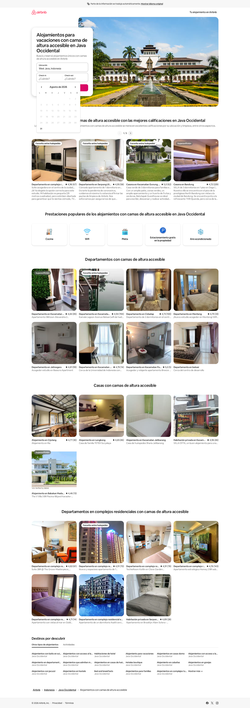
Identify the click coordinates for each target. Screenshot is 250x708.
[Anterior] (119, 133)
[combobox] (62, 68)
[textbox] (49, 78)
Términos (69, 703)
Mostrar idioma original (152, 3)
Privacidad (57, 703)
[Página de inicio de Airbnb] (39, 12)
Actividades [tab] (69, 644)
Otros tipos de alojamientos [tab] (45, 644)
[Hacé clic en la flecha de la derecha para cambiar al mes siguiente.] (75, 87)
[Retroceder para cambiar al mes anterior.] (41, 87)
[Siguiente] (130, 133)
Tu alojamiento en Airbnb (203, 12)
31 (41, 128)
